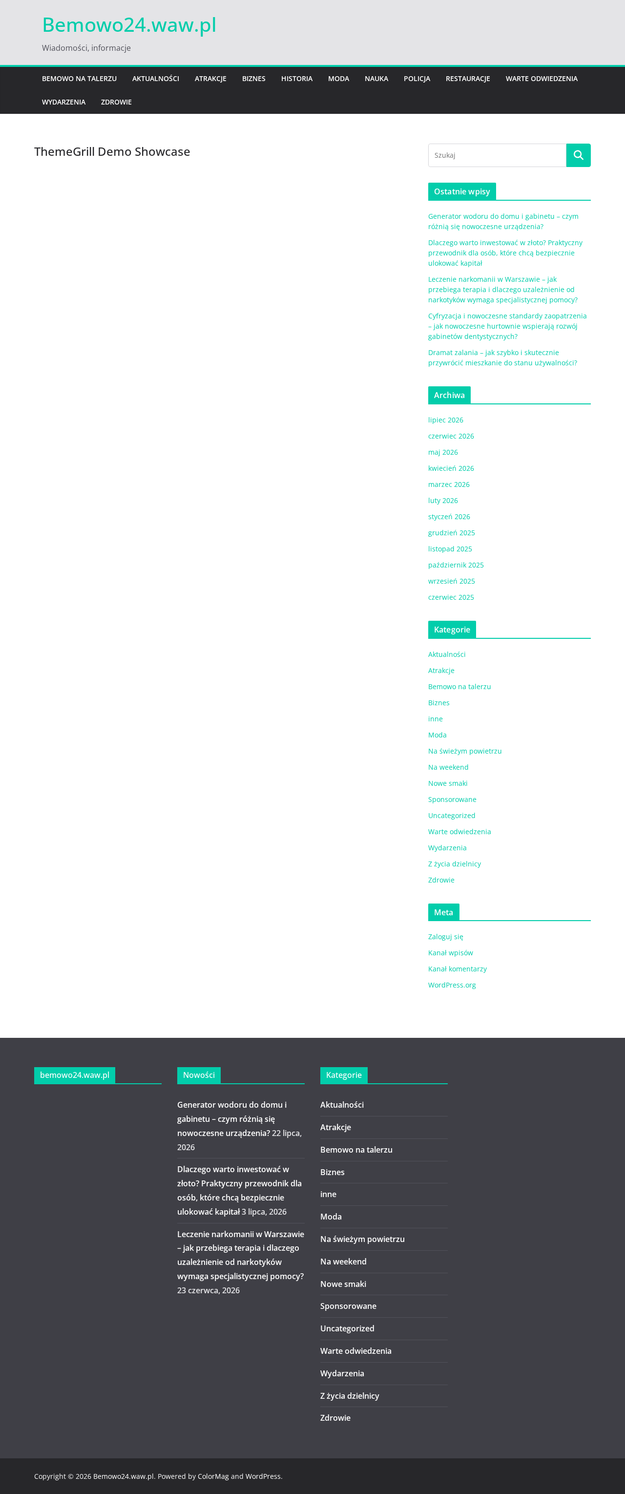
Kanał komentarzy (457, 968)
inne (435, 718)
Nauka (376, 78)
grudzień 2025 (451, 532)
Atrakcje (211, 78)
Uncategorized (452, 815)
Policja (417, 78)
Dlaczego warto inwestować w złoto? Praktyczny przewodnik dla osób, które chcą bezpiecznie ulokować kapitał (505, 253)
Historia (296, 78)
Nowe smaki (448, 783)
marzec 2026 (449, 484)
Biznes (254, 78)
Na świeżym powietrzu (465, 751)
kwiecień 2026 (451, 468)
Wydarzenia (63, 101)
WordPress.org (452, 984)
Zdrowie (116, 101)
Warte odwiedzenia (542, 78)
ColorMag (213, 1476)
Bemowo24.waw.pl (129, 24)
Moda (338, 78)
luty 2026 (443, 500)
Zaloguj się (445, 936)
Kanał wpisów (450, 952)
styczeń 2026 (449, 516)
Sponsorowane (452, 799)
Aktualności (155, 78)
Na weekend (448, 767)
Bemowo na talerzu (79, 78)
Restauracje (468, 78)
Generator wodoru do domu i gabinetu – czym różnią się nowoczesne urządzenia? (232, 1118)
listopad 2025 (450, 548)
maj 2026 (443, 452)
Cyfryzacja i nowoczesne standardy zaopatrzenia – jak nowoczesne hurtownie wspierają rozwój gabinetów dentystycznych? (507, 326)
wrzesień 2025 (451, 581)
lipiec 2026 (445, 419)
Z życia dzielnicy (454, 863)
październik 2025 (456, 564)
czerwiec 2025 (451, 597)
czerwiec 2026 (451, 436)
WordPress (263, 1476)
